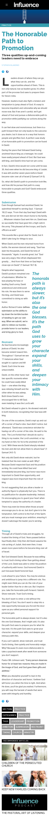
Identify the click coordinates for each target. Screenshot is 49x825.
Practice (20, 709)
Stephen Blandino (10, 65)
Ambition (8, 727)
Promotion (33, 721)
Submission (22, 727)
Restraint (37, 727)
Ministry (29, 732)
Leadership (17, 721)
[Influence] (24, 4)
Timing (6, 732)
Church (17, 732)
